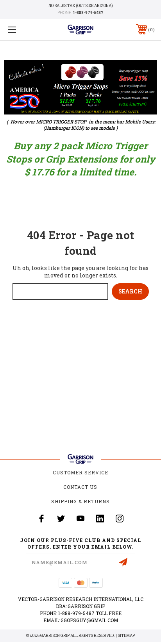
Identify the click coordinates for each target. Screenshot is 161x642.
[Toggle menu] (22, 29)
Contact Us (80, 487)
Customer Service (80, 472)
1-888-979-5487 (88, 12)
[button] (80, 87)
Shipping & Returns (80, 501)
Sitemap (126, 635)
